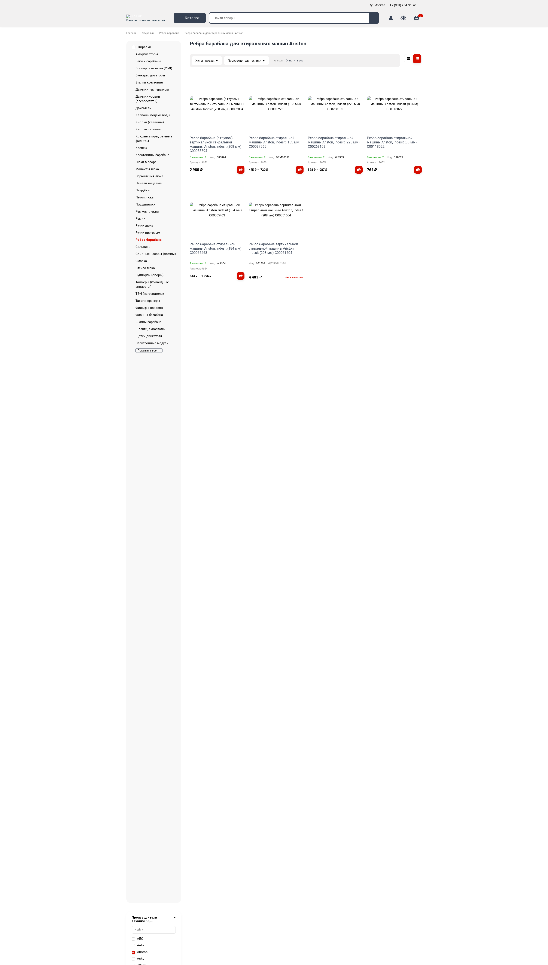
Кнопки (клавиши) (150, 122)
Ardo (140, 945)
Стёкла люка (145, 268)
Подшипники (145, 204)
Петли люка (144, 197)
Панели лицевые (149, 183)
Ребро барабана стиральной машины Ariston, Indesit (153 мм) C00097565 (275, 142)
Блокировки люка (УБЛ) (154, 68)
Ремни (140, 218)
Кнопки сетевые (148, 129)
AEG (140, 939)
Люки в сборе (146, 162)
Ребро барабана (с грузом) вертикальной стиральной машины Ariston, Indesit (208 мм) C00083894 (215, 144)
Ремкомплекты (147, 211)
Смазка (141, 261)
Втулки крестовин (149, 82)
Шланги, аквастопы (150, 329)
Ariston (142, 952)
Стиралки (148, 33)
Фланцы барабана (149, 315)
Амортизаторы (147, 54)
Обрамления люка (149, 176)
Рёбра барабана (169, 33)
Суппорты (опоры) (150, 275)
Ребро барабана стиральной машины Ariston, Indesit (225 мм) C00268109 (334, 142)
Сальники (143, 247)
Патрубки (143, 190)
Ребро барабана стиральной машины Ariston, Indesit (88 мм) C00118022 (392, 142)
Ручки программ (148, 233)
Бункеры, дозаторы (150, 75)
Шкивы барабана (148, 322)
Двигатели (144, 108)
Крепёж (141, 148)
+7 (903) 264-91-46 (403, 5)
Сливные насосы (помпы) (156, 254)
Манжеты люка (147, 169)
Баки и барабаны (148, 61)
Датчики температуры (152, 89)
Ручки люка (144, 226)
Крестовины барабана (152, 155)
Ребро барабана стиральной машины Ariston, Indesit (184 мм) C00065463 (215, 248)
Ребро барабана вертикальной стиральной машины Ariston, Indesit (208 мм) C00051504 (273, 248)
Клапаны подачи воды (153, 115)
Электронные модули (152, 343)
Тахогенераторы (148, 301)
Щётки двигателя (149, 336)
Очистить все (294, 60)
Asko (140, 959)
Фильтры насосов (149, 308)
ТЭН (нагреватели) (150, 294)
